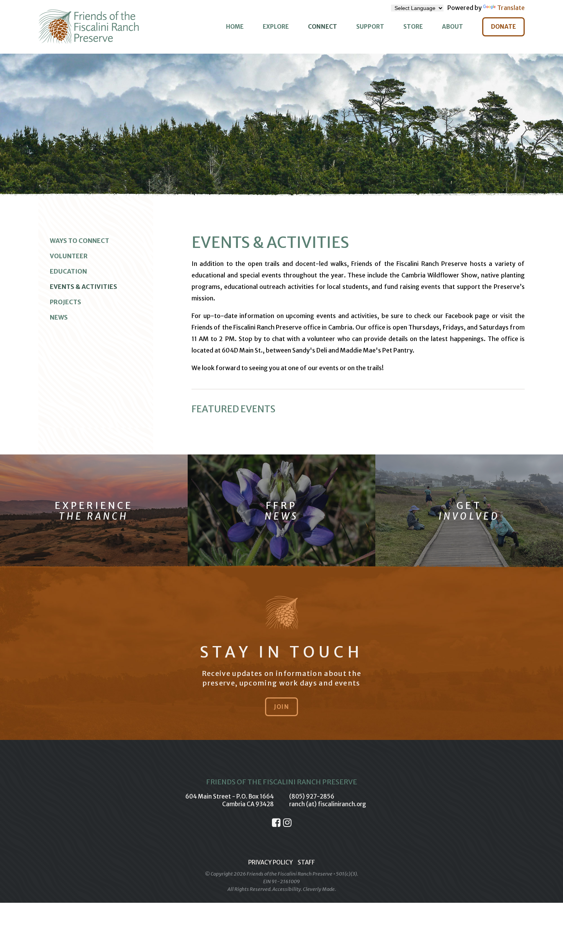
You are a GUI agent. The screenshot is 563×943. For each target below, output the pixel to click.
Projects (65, 302)
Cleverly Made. (319, 889)
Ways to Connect (79, 240)
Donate (503, 26)
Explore (276, 26)
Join (281, 706)
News (59, 317)
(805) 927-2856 (311, 796)
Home (235, 26)
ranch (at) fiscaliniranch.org (327, 804)
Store (413, 26)
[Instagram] (287, 823)
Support (370, 26)
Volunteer (69, 256)
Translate (511, 7)
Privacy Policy (270, 862)
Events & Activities (83, 286)
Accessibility (286, 889)
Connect (322, 26)
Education (68, 271)
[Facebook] (276, 823)
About (452, 26)
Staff (306, 862)
